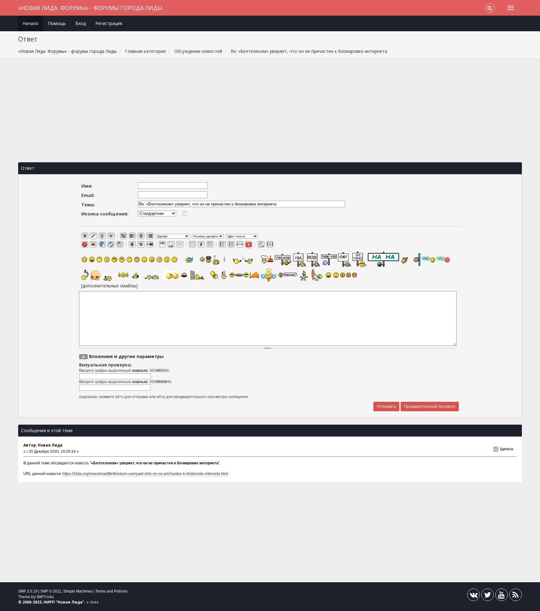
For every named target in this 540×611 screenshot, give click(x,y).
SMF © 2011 (50, 591)
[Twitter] (487, 596)
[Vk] (473, 596)
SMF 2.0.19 (28, 591)
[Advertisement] (270, 110)
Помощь (57, 23)
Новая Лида (70, 602)
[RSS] (515, 596)
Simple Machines (77, 591)
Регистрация (108, 23)
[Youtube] (501, 596)
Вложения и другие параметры (126, 356)
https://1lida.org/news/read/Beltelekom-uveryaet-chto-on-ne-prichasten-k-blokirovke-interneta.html (145, 474)
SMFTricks (45, 596)
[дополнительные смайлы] (109, 286)
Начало (30, 23)
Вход (80, 23)
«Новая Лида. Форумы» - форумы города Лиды (90, 8)
